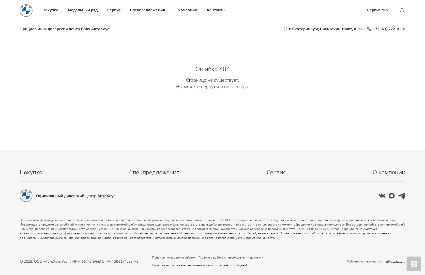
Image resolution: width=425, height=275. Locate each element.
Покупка (50, 9)
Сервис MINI (378, 9)
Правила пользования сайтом (173, 257)
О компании (186, 9)
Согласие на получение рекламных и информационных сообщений (199, 265)
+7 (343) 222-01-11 (389, 28)
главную (239, 87)
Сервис (114, 9)
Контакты (216, 9)
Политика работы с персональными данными (230, 257)
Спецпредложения (147, 9)
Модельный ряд (83, 9)
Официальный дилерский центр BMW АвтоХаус (64, 28)
